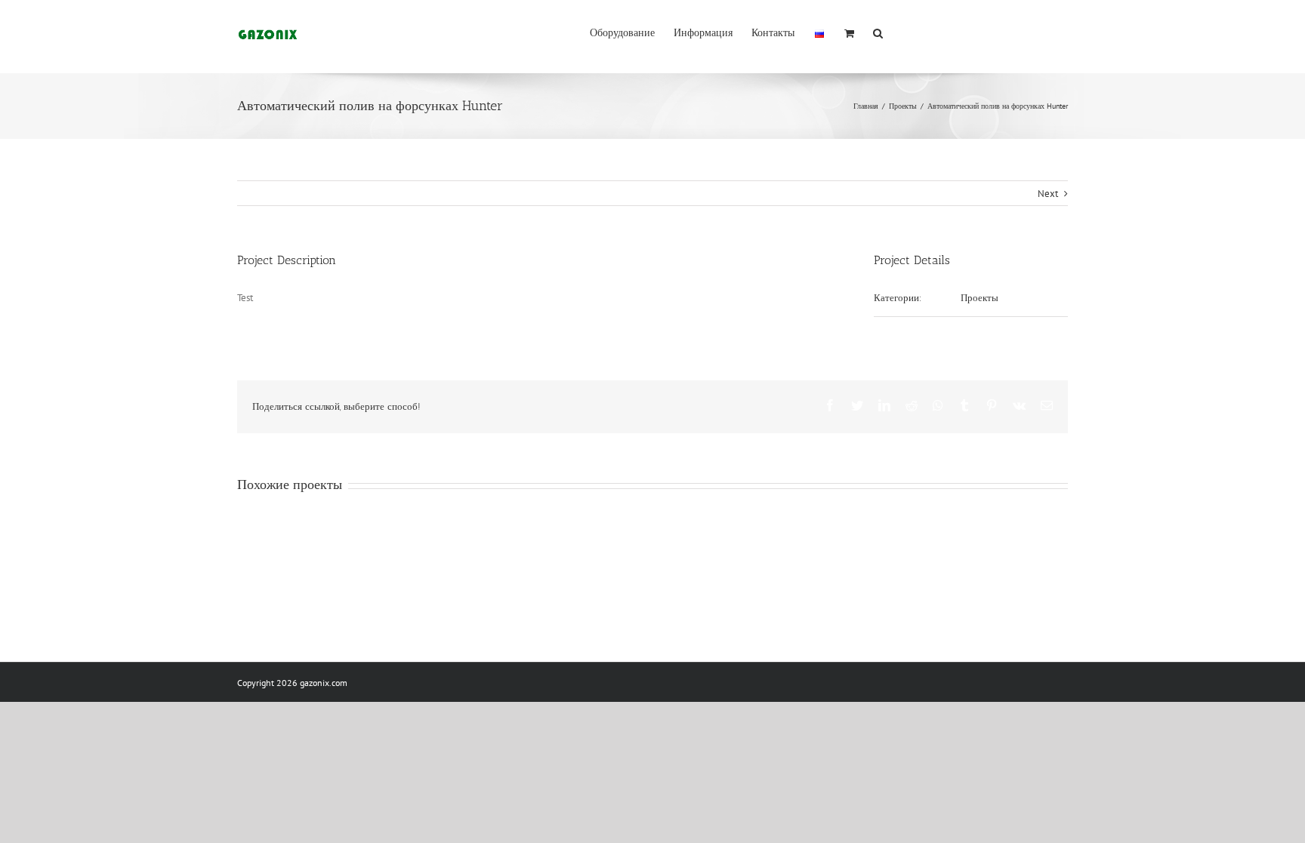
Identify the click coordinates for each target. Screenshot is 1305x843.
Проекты (979, 297)
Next (1048, 193)
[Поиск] (878, 31)
